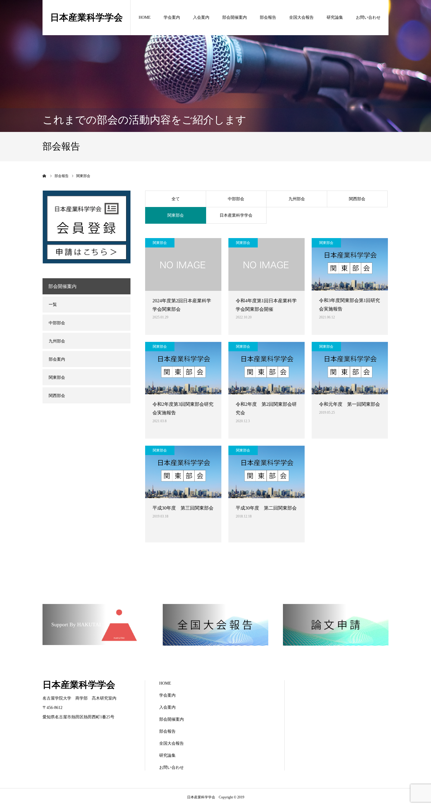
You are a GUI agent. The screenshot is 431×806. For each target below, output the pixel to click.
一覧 (53, 304)
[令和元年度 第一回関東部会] (350, 368)
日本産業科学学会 (86, 17)
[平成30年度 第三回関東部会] (183, 472)
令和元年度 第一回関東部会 (349, 404)
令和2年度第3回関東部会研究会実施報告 (182, 408)
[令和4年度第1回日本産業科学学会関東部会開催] (266, 264)
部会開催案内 (234, 17)
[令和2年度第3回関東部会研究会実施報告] (183, 368)
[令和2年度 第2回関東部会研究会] (266, 368)
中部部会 (236, 199)
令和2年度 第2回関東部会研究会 (266, 408)
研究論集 (335, 17)
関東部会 (175, 215)
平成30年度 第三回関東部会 (182, 507)
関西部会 (357, 199)
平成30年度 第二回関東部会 (266, 507)
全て (176, 199)
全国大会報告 (301, 17)
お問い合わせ (368, 17)
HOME (145, 17)
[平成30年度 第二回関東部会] (266, 472)
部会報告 (268, 17)
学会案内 (172, 17)
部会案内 (57, 359)
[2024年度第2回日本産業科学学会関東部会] (183, 264)
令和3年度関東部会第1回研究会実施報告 (349, 304)
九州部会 (297, 199)
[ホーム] (45, 176)
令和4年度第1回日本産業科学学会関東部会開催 (266, 305)
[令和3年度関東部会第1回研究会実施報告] (350, 264)
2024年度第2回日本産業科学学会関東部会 (181, 305)
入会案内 (201, 17)
